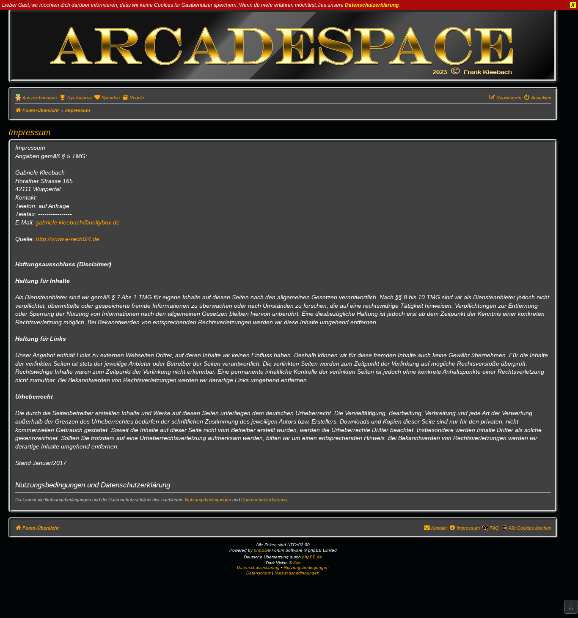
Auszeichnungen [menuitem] (39, 97)
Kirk (296, 563)
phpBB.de (312, 557)
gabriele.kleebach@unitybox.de (78, 222)
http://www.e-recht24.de (67, 238)
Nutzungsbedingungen (208, 499)
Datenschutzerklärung (372, 5)
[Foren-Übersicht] (283, 45)
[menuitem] (75, 98)
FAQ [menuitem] (494, 527)
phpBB (260, 550)
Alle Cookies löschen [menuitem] (530, 527)
